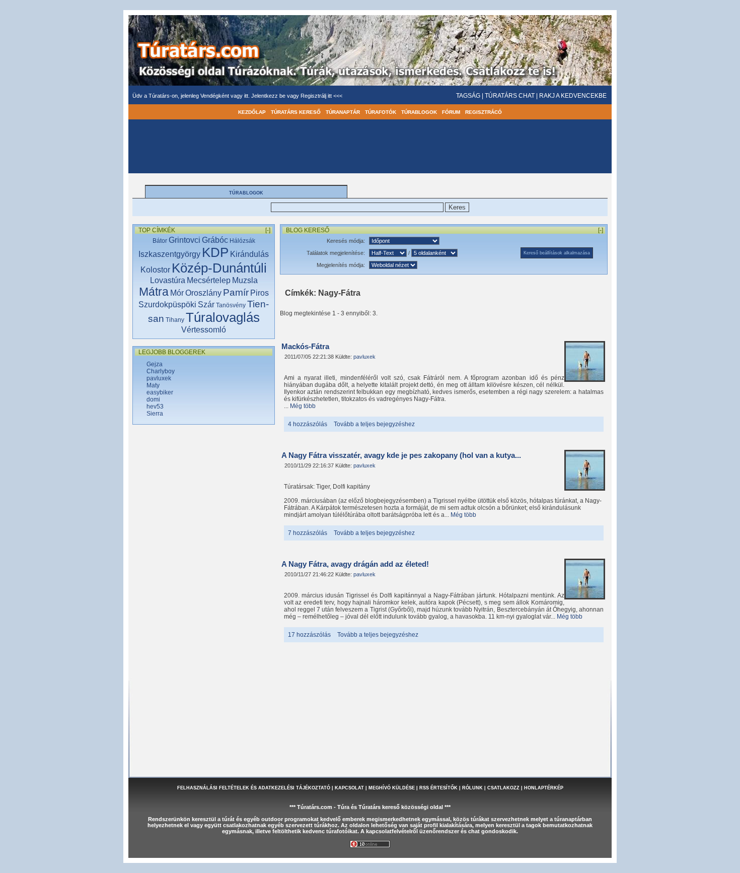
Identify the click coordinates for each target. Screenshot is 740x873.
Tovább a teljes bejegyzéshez (374, 424)
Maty (153, 385)
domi (153, 399)
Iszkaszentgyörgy (169, 254)
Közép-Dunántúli (219, 268)
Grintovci (184, 240)
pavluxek (158, 378)
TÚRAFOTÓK (380, 112)
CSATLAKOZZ (503, 787)
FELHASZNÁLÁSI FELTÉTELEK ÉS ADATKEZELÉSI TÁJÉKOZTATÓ (253, 787)
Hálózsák (242, 240)
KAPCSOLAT (349, 787)
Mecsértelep (209, 280)
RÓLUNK (472, 787)
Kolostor (155, 269)
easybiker (159, 392)
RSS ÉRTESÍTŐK (438, 787)
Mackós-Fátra (305, 347)
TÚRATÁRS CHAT (510, 95)
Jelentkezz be (269, 96)
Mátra (154, 291)
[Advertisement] (204, 590)
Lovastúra (167, 280)
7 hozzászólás (307, 532)
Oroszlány (203, 293)
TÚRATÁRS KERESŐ (296, 112)
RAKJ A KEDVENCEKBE (573, 95)
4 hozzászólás (307, 424)
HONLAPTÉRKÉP (543, 787)
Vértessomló (203, 329)
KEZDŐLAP (252, 112)
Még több (303, 406)
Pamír (236, 292)
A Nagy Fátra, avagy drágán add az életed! (355, 564)
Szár (206, 304)
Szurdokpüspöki (167, 304)
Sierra (154, 413)
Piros (259, 293)
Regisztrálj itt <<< (321, 96)
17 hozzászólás (309, 634)
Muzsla (245, 280)
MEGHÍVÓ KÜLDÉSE (391, 787)
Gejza (154, 364)
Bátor (160, 240)
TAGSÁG (468, 95)
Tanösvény (231, 305)
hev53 (155, 406)
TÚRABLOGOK (419, 112)
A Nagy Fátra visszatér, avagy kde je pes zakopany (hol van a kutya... (401, 455)
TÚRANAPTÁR (343, 112)
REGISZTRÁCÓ (483, 112)
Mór (177, 293)
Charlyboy (160, 371)
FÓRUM (451, 112)
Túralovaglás (223, 317)
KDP (215, 252)
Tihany (175, 319)
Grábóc (215, 240)
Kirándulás (249, 254)
